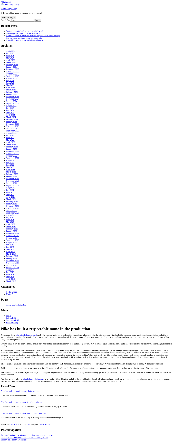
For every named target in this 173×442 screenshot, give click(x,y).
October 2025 (11, 74)
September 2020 (12, 213)
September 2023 (12, 131)
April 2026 (10, 60)
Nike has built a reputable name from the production (22, 402)
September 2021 (12, 185)
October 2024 (11, 101)
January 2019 (11, 258)
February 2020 (12, 229)
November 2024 (12, 99)
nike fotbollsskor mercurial (26, 335)
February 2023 (12, 147)
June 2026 (10, 55)
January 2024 (11, 122)
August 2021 (11, 188)
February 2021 (12, 201)
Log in (8, 316)
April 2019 (10, 252)
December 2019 (12, 233)
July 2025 (10, 81)
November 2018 (12, 263)
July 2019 (10, 245)
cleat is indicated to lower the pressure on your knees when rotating (33, 36)
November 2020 (12, 208)
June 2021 (10, 192)
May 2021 (10, 195)
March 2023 (11, 144)
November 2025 (12, 71)
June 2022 (10, 165)
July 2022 (10, 163)
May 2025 (10, 85)
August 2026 (11, 51)
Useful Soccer (11, 294)
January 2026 (11, 67)
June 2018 (10, 274)
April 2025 (10, 87)
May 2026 (10, 58)
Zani (28, 424)
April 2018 (10, 279)
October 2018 (11, 265)
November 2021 (12, 181)
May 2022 (10, 167)
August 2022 (11, 160)
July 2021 (10, 190)
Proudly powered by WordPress (13, 440)
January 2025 (11, 94)
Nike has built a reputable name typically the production (23, 413)
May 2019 (10, 249)
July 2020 (10, 217)
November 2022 (12, 153)
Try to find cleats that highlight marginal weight (25, 31)
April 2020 (10, 224)
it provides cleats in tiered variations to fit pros (24, 40)
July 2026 (10, 53)
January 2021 (11, 204)
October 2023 (11, 128)
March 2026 (11, 62)
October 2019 (11, 238)
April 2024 (10, 115)
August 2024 (11, 106)
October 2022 (11, 156)
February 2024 (12, 119)
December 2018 (12, 261)
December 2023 (12, 124)
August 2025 (11, 78)
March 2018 (11, 281)
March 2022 (11, 172)
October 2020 (11, 210)
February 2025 (12, 92)
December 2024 (12, 96)
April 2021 (10, 197)
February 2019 (12, 256)
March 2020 (11, 226)
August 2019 (11, 242)
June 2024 (10, 110)
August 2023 (11, 133)
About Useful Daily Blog (16, 305)
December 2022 (12, 151)
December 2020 (12, 206)
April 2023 (10, 142)
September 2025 (12, 76)
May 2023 (10, 140)
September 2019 (12, 240)
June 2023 (10, 138)
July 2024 (10, 108)
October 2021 (11, 183)
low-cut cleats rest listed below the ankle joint (24, 38)
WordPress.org (12, 322)
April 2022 (10, 169)
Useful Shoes (11, 292)
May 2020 (10, 222)
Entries (11, 318)
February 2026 (12, 65)
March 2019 (11, 254)
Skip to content (7, 2)
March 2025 (11, 90)
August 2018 (11, 270)
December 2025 (12, 69)
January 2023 (11, 149)
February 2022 (12, 174)
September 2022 (12, 158)
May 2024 (10, 112)
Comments (12, 320)
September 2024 (12, 103)
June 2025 (10, 83)
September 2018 (12, 267)
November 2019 (12, 236)
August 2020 (11, 215)
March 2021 (11, 199)
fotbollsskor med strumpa (33, 379)
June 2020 (10, 220)
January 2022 (11, 176)
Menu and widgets (8, 17)
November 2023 (12, 126)
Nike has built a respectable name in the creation (20, 391)
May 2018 (10, 277)
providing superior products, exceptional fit (23, 33)
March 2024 (11, 117)
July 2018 (10, 272)
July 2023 (10, 135)
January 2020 (11, 231)
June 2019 (10, 247)
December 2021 (12, 179)
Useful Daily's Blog (9, 9)
